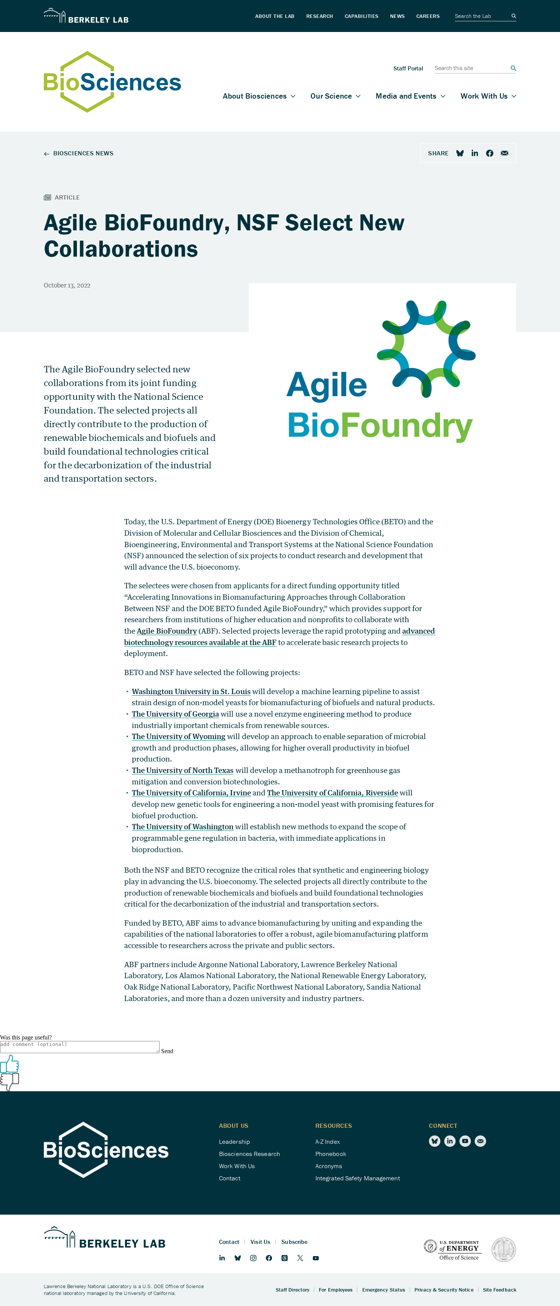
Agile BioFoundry (167, 630)
